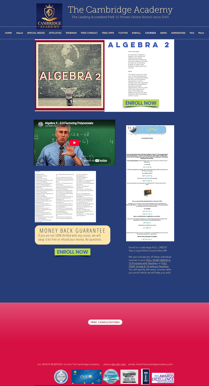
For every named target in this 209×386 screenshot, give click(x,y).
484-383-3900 (118, 364)
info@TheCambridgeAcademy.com (154, 364)
